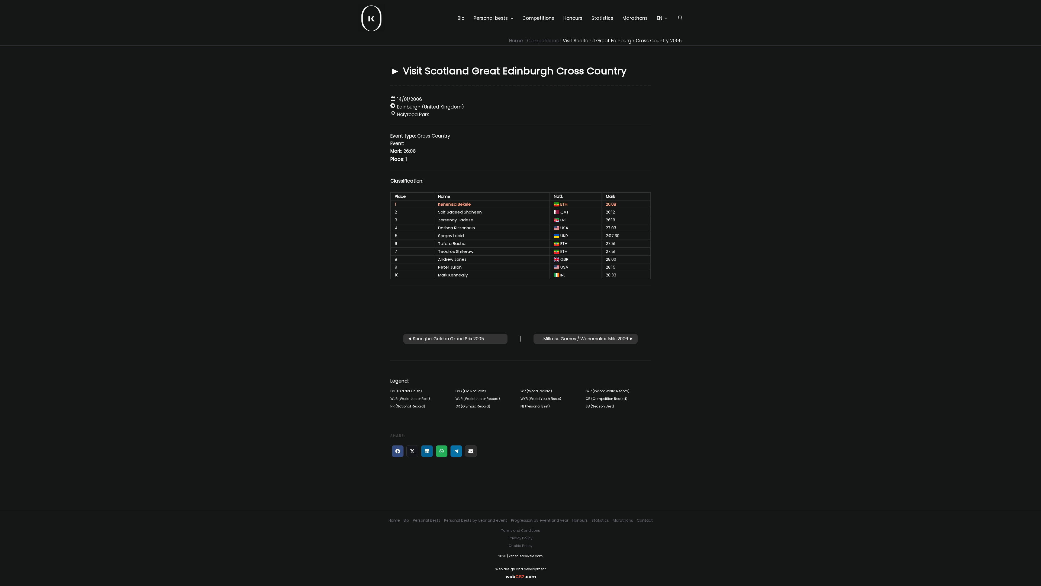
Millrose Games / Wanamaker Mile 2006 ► (588, 339)
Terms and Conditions (520, 530)
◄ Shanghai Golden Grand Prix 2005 (445, 339)
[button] (510, 18)
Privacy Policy (520, 538)
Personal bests (426, 520)
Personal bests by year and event (475, 520)
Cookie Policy (520, 545)
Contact (645, 520)
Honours (580, 520)
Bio (406, 520)
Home (394, 520)
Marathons (623, 520)
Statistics (600, 520)
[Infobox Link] (520, 573)
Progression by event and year (539, 520)
